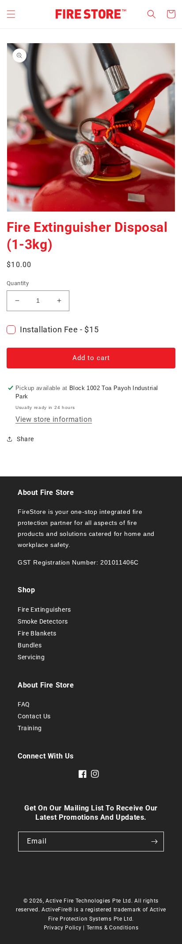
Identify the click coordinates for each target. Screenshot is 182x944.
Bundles (30, 645)
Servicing (31, 657)
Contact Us (34, 716)
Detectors (53, 621)
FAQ (24, 704)
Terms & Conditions (113, 928)
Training (30, 728)
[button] (11, 14)
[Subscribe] (154, 841)
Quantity (18, 283)
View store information (53, 419)
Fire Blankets (37, 633)
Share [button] (25, 438)
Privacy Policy (63, 928)
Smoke (28, 621)
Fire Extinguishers (44, 609)
